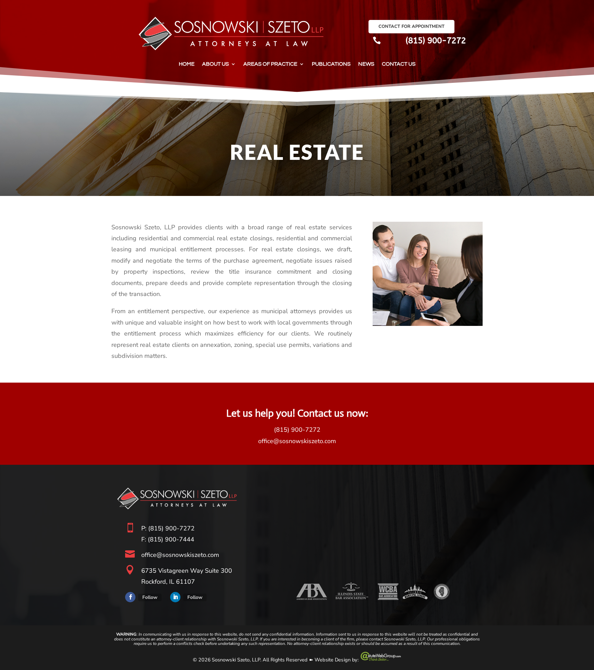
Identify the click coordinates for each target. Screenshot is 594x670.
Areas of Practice (270, 64)
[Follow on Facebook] (130, 597)
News (366, 64)
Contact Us (399, 64)
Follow (149, 597)
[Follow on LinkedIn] (175, 597)
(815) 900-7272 (436, 40)
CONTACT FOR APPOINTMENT (411, 26)
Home (187, 64)
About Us (215, 64)
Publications (331, 64)
